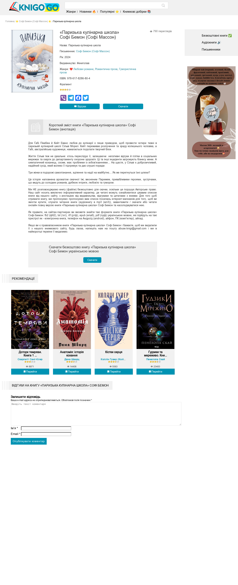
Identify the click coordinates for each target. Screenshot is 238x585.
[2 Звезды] (63, 90)
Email (15, 434)
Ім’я (14, 428)
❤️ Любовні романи (82, 69)
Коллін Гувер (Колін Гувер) (117, 359)
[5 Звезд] (70, 90)
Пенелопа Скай (155, 359)
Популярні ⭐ (109, 11)
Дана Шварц (72, 359)
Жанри (71, 11)
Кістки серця (113, 352)
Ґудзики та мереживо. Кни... (155, 353)
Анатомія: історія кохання (72, 353)
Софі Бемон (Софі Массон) (93, 51)
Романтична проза (106, 69)
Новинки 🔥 (88, 11)
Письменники (211, 49)
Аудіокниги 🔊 (211, 42)
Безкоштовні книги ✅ (217, 35)
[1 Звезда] (61, 90)
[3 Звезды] (65, 90)
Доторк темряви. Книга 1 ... (30, 353)
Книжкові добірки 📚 (137, 11)
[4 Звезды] (67, 90)
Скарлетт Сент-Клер (30, 359)
